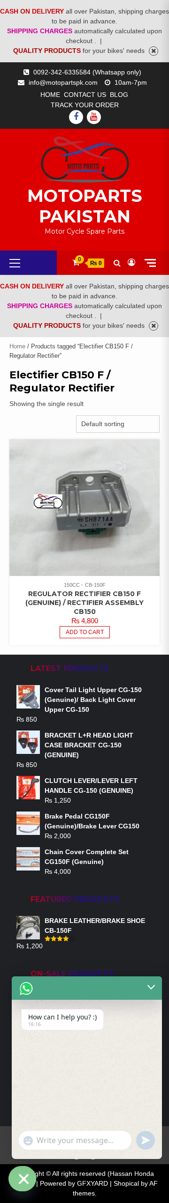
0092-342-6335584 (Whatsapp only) (87, 72)
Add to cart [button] (85, 632)
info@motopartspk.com (63, 82)
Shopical (126, 1183)
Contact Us (85, 94)
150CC (72, 585)
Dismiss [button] (153, 51)
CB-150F (95, 585)
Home (50, 94)
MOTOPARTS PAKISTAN (84, 206)
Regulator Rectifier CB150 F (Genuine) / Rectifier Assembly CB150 (84, 603)
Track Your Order (85, 105)
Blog (119, 94)
